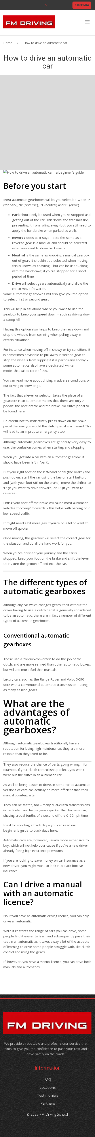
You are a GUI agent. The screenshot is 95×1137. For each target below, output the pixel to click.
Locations (48, 1087)
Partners (47, 1103)
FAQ (47, 1079)
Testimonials (47, 1095)
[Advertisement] (47, 122)
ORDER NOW (82, 5)
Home (7, 43)
